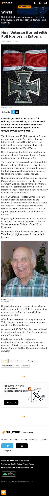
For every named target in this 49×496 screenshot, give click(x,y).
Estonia (19, 361)
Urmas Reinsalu (7, 365)
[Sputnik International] (7, 4)
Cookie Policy (16, 464)
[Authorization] (35, 2)
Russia (24, 439)
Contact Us (5, 464)
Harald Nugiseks (30, 361)
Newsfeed (25, 365)
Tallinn (12, 361)
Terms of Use (24, 460)
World (4, 361)
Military (44, 439)
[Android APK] (8, 474)
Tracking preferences (24, 467)
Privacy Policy (28, 464)
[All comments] (3, 492)
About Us (5, 460)
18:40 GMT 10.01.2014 (9, 41)
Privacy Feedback (8, 467)
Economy (33, 439)
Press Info (14, 460)
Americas (14, 439)
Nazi (17, 365)
